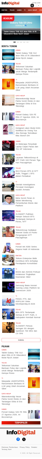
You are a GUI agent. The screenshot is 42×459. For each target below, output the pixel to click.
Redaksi (34, 447)
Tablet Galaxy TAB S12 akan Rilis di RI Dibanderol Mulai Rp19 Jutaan (28, 55)
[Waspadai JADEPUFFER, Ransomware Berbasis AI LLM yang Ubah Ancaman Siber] (8, 84)
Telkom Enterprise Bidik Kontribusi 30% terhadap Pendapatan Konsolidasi (27, 261)
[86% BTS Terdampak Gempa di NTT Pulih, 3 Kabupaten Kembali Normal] (8, 314)
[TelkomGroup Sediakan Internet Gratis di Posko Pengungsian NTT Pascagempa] (8, 231)
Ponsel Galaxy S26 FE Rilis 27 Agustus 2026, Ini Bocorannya (27, 117)
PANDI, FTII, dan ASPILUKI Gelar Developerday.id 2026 (25, 301)
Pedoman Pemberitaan (10, 447)
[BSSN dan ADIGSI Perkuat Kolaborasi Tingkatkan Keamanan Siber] (8, 273)
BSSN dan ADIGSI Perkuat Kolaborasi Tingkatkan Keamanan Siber (28, 274)
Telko (12, 10)
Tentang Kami (7, 449)
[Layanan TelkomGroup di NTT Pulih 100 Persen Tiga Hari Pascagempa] (8, 159)
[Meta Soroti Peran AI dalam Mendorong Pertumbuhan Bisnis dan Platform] (8, 199)
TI (24, 10)
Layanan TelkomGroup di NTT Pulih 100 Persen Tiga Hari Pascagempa (28, 160)
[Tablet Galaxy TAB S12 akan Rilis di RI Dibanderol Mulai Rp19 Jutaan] (8, 54)
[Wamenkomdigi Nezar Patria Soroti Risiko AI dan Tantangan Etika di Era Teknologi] (8, 100)
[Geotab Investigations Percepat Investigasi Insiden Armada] (8, 186)
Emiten (4, 10)
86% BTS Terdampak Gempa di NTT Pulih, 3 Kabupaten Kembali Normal (28, 314)
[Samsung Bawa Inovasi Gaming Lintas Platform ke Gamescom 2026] (8, 287)
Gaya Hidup (32, 10)
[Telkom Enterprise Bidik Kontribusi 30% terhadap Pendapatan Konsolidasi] (8, 260)
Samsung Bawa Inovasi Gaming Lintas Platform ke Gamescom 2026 (28, 288)
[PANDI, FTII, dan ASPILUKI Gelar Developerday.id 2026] (8, 300)
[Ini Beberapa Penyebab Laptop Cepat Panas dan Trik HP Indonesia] (8, 145)
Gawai (19, 10)
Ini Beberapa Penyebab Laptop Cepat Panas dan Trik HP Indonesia (27, 146)
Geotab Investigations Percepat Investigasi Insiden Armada (25, 187)
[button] (14, 42)
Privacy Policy (25, 447)
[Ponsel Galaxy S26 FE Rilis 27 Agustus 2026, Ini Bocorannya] (8, 116)
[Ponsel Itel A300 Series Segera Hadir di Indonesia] (8, 247)
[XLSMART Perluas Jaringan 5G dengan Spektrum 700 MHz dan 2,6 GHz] (8, 327)
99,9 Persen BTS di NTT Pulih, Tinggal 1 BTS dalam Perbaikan (27, 173)
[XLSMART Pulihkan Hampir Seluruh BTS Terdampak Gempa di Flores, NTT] (8, 215)
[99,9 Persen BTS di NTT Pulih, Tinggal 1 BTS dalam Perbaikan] (8, 172)
